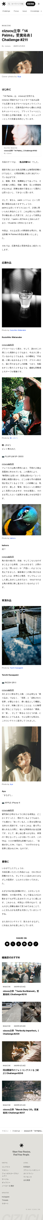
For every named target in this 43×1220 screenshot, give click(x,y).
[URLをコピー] (35, 944)
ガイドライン (28, 1173)
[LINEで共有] (7, 944)
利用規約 (26, 1167)
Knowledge (35, 11)
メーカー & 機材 (8, 1186)
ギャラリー (6, 1182)
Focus (16, 11)
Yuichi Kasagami (16, 668)
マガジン (5, 1131)
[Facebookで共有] (24, 944)
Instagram (5, 1197)
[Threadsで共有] (18, 944)
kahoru (13, 538)
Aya (19, 76)
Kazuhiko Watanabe (18, 330)
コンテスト (6, 1167)
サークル (5, 1179)
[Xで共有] (13, 944)
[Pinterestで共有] (30, 944)
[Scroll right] (41, 11)
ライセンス (27, 1177)
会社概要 (26, 1180)
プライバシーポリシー (31, 1170)
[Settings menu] (38, 3)
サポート (5, 1203)
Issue (25, 11)
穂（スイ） (14, 438)
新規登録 (30, 4)
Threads (5, 1200)
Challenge (6, 11)
